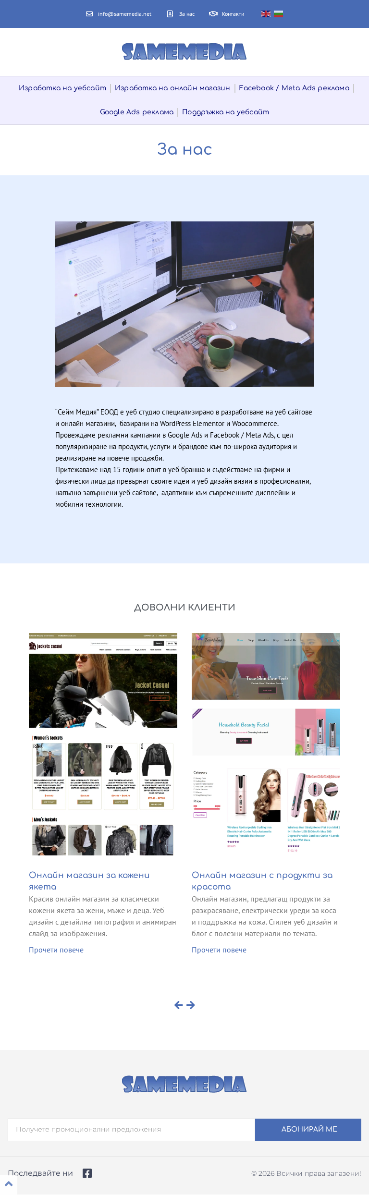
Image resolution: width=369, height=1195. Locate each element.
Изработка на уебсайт (62, 88)
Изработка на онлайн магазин (172, 88)
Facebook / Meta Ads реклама (294, 88)
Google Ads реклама (137, 112)
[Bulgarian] (279, 14)
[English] (266, 14)
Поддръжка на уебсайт (225, 112)
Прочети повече (56, 949)
